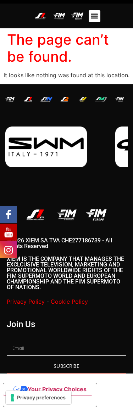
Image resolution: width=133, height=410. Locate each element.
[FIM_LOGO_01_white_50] (10, 99)
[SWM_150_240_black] (46, 147)
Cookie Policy (69, 301)
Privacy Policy (26, 301)
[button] (94, 16)
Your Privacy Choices (57, 389)
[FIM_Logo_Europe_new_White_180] (119, 99)
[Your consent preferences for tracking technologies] (38, 397)
